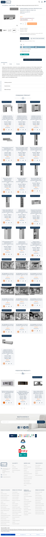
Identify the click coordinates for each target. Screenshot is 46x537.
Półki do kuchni (38, 500)
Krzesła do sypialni (15, 495)
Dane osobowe (38, 465)
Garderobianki (15, 492)
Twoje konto (39, 463)
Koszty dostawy (24, 38)
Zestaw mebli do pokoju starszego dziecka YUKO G (8, 325)
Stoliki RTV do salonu (4, 517)
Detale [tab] (10, 63)
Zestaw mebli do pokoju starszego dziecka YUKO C (36, 274)
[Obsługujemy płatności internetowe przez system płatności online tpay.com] (23, 435)
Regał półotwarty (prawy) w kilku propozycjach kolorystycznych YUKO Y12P (7, 180)
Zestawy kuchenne (38, 508)
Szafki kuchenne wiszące (39, 505)
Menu (3, 2)
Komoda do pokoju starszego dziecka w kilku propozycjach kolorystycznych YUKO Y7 (36, 118)
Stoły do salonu (3, 518)
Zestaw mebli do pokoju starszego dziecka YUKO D (8, 300)
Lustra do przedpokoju (28, 496)
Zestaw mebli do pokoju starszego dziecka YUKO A (8, 274)
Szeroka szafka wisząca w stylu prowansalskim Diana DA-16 (8, 392)
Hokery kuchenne (38, 495)
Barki (2, 492)
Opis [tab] (4, 63)
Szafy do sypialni (15, 513)
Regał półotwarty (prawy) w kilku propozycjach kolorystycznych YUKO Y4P (21, 180)
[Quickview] (11, 129)
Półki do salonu (3, 507)
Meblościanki (3, 503)
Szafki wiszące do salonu (5, 522)
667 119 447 (5, 474)
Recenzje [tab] (18, 63)
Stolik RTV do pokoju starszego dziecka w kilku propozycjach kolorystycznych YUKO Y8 (36, 212)
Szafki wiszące (26, 499)
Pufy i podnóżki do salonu (5, 508)
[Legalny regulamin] (23, 441)
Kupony (36, 473)
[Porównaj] (21, 44)
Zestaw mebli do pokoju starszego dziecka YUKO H (22, 325)
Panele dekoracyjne (38, 498)
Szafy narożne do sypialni (16, 515)
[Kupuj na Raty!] (32, 54)
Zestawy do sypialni (15, 523)
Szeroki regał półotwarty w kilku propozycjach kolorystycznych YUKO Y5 (36, 244)
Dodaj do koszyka (32, 23)
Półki (25, 498)
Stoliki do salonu (4, 513)
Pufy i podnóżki (15, 505)
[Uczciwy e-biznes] (23, 447)
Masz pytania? (38, 38)
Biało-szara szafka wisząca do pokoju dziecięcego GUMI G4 (38, 392)
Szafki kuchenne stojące (39, 503)
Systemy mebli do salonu (5, 520)
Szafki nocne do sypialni (16, 510)
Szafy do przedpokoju (27, 501)
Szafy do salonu (3, 523)
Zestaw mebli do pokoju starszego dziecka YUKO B (22, 274)
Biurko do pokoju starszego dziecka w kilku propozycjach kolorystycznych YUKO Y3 (7, 118)
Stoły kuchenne (38, 502)
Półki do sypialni (15, 503)
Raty (13, 465)
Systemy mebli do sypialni (16, 508)
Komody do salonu (4, 497)
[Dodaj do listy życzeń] (23, 44)
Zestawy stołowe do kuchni (40, 510)
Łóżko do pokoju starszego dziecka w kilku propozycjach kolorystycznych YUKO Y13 (7, 352)
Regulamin (26, 468)
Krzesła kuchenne (38, 497)
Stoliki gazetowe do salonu (5, 515)
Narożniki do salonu (4, 505)
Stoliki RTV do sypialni (16, 507)
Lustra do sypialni (15, 497)
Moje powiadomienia (39, 475)
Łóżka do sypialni (15, 498)
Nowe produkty (15, 468)
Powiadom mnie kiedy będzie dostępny (32, 59)
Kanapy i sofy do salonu (5, 495)
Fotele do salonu (4, 493)
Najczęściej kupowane (16, 470)
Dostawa (25, 465)
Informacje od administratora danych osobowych (28, 474)
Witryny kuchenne (38, 507)
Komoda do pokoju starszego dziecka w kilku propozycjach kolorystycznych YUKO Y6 (21, 118)
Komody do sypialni (15, 493)
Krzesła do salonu (4, 498)
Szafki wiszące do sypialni (16, 512)
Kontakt (25, 470)
